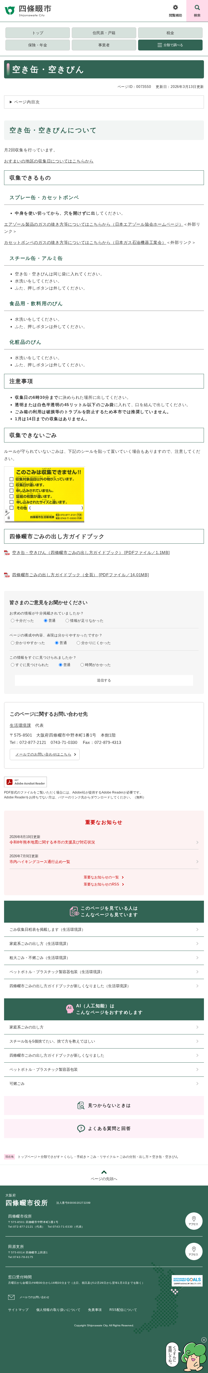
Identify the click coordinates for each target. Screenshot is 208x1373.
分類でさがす (50, 1157)
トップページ (27, 1157)
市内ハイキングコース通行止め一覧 (39, 861)
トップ (37, 33)
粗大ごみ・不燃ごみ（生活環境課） (39, 957)
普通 (52, 621)
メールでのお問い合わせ (34, 1297)
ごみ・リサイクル (103, 1157)
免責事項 (95, 1310)
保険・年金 (37, 45)
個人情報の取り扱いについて (58, 1310)
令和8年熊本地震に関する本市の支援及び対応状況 (52, 842)
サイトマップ (18, 1310)
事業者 (104, 45)
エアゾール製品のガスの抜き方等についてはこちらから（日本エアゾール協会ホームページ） (93, 224)
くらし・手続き (75, 1157)
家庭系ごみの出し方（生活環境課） (39, 943)
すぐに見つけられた (32, 665)
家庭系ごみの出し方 (26, 1027)
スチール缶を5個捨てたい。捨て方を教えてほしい (52, 1041)
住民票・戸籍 (104, 33)
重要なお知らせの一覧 (101, 877)
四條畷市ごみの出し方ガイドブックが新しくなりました (56, 1055)
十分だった (24, 621)
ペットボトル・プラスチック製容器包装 (43, 1069)
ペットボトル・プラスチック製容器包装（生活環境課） (56, 972)
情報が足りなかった (87, 621)
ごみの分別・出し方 (134, 1157)
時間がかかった (98, 665)
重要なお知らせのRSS (101, 884)
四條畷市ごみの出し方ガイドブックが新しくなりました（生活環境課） (70, 986)
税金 (170, 33)
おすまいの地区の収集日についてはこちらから (49, 161)
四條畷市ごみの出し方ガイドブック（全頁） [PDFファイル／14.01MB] (80, 574)
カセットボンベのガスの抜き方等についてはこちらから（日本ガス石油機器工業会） (85, 242)
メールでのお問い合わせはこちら (43, 754)
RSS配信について (123, 1310)
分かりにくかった (96, 643)
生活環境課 (20, 725)
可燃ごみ (17, 1083)
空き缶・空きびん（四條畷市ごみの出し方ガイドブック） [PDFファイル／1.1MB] (91, 552)
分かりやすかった (30, 643)
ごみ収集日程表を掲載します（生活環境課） (47, 929)
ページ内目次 (27, 102)
